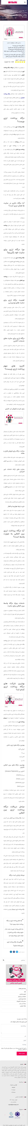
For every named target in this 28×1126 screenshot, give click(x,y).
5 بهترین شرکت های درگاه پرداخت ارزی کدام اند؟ (14, 54)
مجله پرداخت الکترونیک (21, 1001)
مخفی (8, 43)
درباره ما (13, 1090)
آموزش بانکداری (23, 994)
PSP (25, 992)
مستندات (13, 1092)
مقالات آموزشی (23, 1006)
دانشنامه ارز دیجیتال (22, 996)
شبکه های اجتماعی (22, 999)
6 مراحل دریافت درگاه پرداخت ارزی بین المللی (15, 56)
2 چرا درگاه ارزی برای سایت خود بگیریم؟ (16, 47)
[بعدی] (23, 1115)
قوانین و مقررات (13, 1085)
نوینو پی (10, 1125)
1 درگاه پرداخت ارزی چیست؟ (18, 45)
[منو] (24, 2)
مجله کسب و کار (22, 1003)
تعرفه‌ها (13, 1087)
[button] (14, 922)
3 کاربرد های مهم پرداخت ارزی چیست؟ (16, 49)
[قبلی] (5, 1115)
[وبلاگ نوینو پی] (12, 2)
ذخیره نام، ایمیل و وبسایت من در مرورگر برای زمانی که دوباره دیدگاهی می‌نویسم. (13, 1048)
